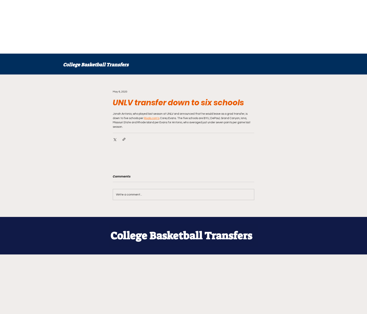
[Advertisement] (114, 27)
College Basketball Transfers (96, 64)
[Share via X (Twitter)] (114, 139)
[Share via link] (124, 139)
